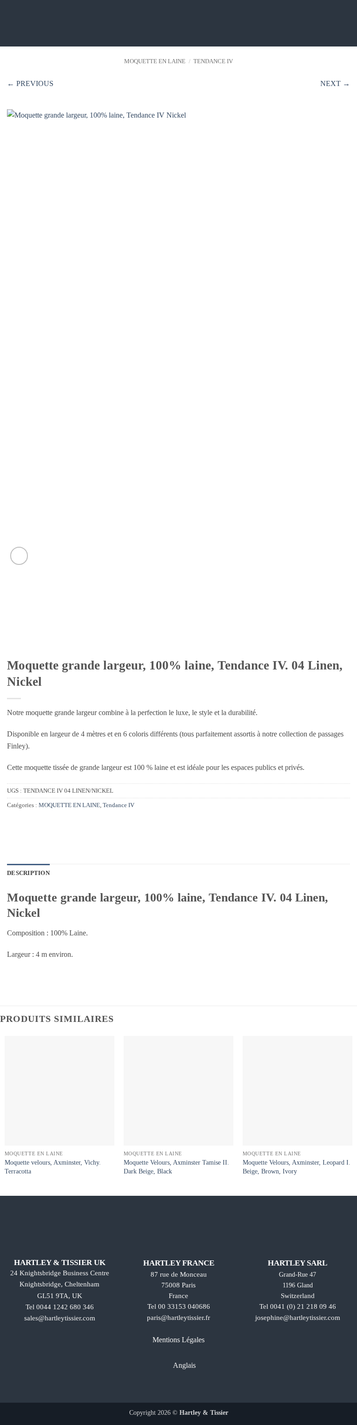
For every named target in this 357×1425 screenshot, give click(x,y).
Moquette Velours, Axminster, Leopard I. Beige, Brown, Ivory (296, 1167)
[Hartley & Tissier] (179, 23)
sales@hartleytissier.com (59, 1318)
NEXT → (335, 83)
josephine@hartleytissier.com (297, 1317)
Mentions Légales (178, 1340)
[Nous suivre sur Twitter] (186, 1389)
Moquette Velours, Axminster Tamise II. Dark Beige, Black (176, 1167)
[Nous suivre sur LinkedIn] (203, 1389)
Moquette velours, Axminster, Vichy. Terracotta (53, 1167)
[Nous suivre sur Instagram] (170, 1389)
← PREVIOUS (30, 83)
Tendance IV (213, 61)
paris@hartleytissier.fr (178, 1317)
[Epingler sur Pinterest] (35, 825)
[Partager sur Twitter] (24, 825)
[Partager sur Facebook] (12, 825)
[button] (12, 23)
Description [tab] (28, 873)
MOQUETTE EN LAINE (154, 61)
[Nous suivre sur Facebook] (154, 1389)
